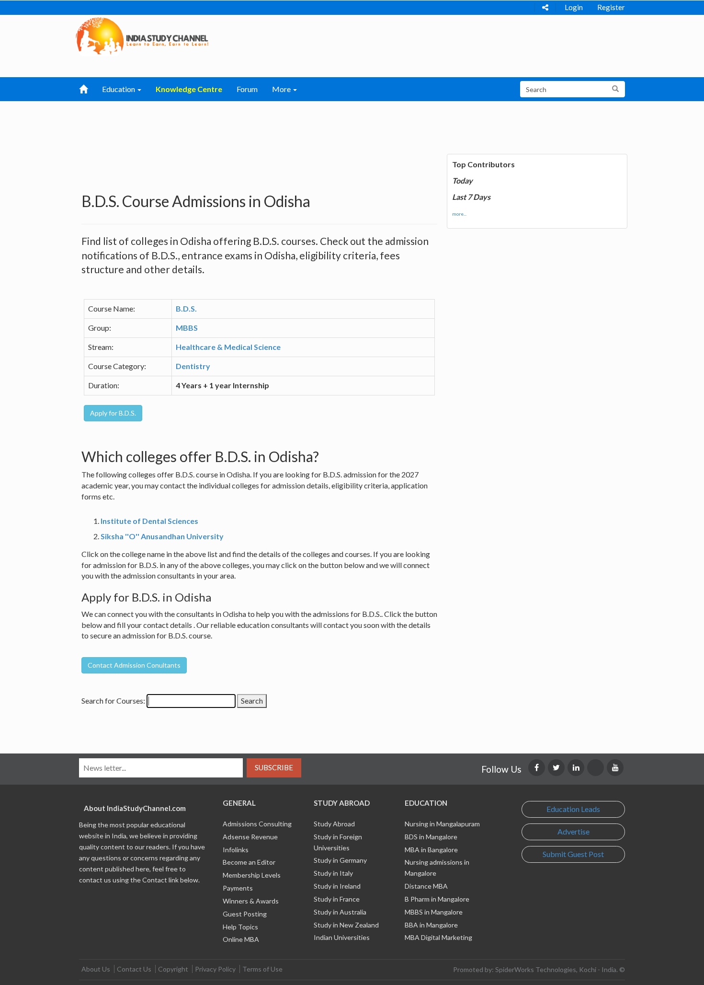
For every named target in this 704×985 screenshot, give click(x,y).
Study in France (337, 899)
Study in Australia (340, 912)
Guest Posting (245, 914)
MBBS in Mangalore (434, 912)
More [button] (282, 88)
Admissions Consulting (257, 824)
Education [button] (119, 88)
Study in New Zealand (346, 925)
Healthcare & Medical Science (228, 346)
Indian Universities (342, 937)
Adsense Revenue (250, 837)
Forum (247, 88)
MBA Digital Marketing (438, 937)
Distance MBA (426, 886)
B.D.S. (186, 308)
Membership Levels (252, 875)
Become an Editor (249, 862)
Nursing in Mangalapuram (442, 824)
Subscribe (274, 767)
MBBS (187, 327)
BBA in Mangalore (431, 925)
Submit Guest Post (573, 853)
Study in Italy (333, 873)
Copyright (173, 969)
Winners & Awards (251, 901)
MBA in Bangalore (431, 850)
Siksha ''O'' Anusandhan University (162, 536)
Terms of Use (262, 969)
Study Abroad (334, 824)
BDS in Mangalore (431, 837)
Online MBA (241, 939)
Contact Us (134, 969)
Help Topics (240, 927)
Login (574, 7)
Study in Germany (340, 860)
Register (611, 7)
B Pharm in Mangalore (437, 899)
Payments (238, 888)
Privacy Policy (215, 969)
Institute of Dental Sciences (149, 520)
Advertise (573, 831)
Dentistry (193, 366)
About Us (95, 969)
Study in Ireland (337, 886)
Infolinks (236, 850)
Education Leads (573, 808)
